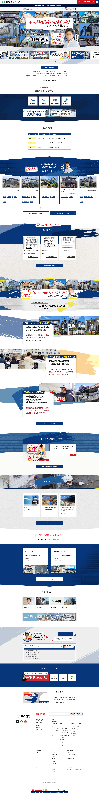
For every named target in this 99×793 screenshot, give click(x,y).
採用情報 (38, 767)
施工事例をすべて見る (63, 213)
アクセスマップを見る (49, 579)
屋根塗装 (38, 727)
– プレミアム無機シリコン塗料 (65, 726)
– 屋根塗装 (73, 726)
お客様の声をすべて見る (49, 265)
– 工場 (53, 734)
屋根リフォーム (39, 729)
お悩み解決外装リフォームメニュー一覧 (40, 723)
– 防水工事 (73, 725)
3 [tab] (49, 61)
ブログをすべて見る (49, 523)
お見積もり (54, 771)
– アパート (53, 731)
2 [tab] (47, 61)
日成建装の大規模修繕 (71, 752)
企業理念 (53, 758)
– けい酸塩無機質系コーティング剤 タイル (65, 743)
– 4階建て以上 (57, 731)
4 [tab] (51, 61)
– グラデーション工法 (79, 725)
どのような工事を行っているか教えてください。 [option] (32, 652)
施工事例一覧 (54, 721)
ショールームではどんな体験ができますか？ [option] (31, 654)
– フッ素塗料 (62, 737)
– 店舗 (53, 735)
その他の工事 (38, 731)
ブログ (68, 756)
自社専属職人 (54, 759)
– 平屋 (57, 725)
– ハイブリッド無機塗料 (64, 728)
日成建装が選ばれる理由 (56, 752)
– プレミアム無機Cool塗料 (64, 732)
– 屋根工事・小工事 (73, 729)
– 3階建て (57, 728)
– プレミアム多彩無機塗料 (64, 741)
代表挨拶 (53, 756)
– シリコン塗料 (62, 739)
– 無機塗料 (61, 733)
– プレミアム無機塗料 (63, 725)
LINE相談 (53, 772)
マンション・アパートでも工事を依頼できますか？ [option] (33, 658)
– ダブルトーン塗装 (79, 728)
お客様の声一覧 (39, 752)
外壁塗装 (38, 725)
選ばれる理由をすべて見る (49, 423)
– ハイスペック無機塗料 (63, 730)
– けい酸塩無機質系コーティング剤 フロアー (65, 746)
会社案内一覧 (54, 754)
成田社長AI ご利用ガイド (71, 758)
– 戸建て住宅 (53, 725)
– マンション (53, 728)
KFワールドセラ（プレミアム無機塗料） (74, 769)
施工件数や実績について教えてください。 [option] (31, 650)
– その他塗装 (73, 733)
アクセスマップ (54, 763)
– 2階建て (57, 726)
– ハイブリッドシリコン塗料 (64, 735)
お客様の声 (55, 2)
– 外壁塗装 (73, 731)
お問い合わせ (54, 769)
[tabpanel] (39, 55)
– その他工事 (73, 735)
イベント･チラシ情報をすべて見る (49, 466)
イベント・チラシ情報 (71, 754)
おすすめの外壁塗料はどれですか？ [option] (30, 656)
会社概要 (53, 761)
